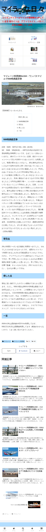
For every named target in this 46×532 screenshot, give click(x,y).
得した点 (22, 128)
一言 (20, 131)
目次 (20, 117)
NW (34, 341)
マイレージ (7, 341)
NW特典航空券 (24, 121)
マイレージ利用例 (19, 341)
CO (29, 341)
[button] (37, 350)
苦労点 (21, 124)
